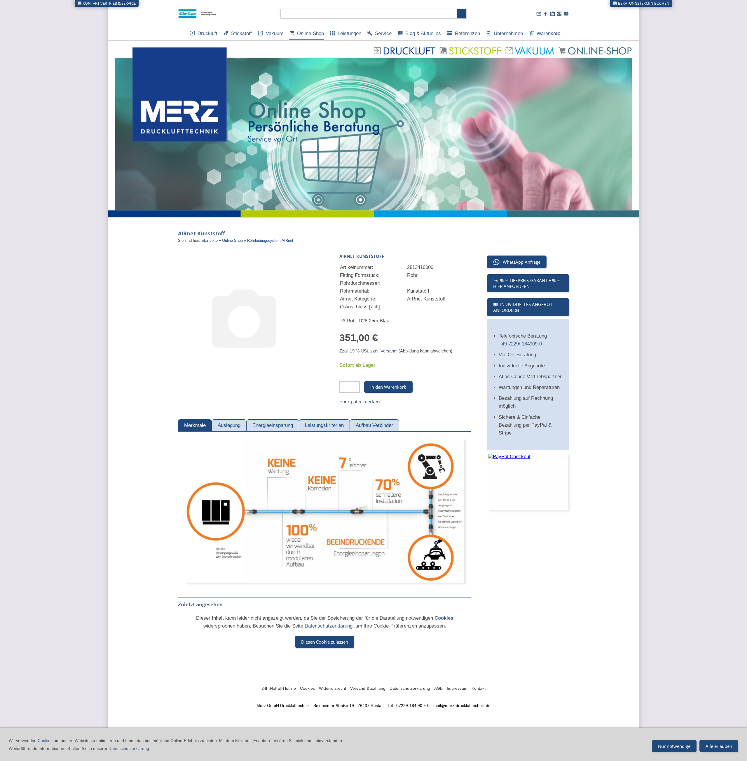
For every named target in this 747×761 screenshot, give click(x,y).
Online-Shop (232, 240)
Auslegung (229, 425)
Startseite (209, 240)
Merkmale (195, 425)
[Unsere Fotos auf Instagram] (559, 13)
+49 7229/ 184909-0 (520, 344)
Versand (388, 350)
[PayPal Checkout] (528, 482)
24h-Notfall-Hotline (278, 688)
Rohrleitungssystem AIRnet (270, 240)
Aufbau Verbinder (374, 425)
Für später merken (359, 401)
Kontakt (479, 688)
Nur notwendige (674, 746)
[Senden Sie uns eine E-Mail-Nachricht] (539, 13)
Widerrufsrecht (332, 688)
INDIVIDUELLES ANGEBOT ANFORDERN (522, 307)
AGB (438, 688)
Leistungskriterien (324, 425)
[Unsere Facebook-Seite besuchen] (546, 13)
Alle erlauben (719, 746)
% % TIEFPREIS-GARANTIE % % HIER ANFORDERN (526, 283)
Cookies (307, 688)
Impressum (457, 688)
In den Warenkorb (388, 387)
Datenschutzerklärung (328, 626)
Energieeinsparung (272, 425)
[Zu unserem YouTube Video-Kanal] (566, 13)
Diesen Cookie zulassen (324, 642)
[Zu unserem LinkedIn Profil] (552, 13)
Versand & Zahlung (367, 688)
